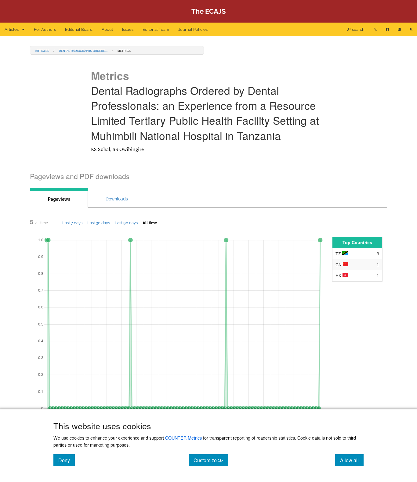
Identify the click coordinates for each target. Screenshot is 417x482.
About (107, 29)
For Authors (45, 29)
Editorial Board (78, 29)
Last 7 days (72, 222)
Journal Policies (193, 29)
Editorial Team (156, 29)
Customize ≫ (211, 460)
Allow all (352, 460)
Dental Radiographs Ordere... (83, 50)
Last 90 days (126, 222)
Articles (12, 29)
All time (150, 222)
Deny (66, 460)
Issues (127, 29)
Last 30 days (98, 222)
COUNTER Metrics (183, 437)
